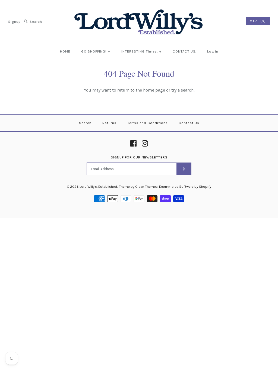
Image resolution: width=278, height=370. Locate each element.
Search (85, 123)
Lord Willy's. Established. (99, 186)
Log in (212, 51)
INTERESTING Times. (141, 51)
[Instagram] (145, 143)
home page (154, 90)
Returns (109, 123)
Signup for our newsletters (139, 157)
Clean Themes (146, 186)
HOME (65, 51)
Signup (14, 22)
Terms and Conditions (147, 123)
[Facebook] (133, 143)
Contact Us (189, 123)
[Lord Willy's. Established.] (139, 8)
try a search (182, 90)
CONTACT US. (184, 51)
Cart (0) (258, 21)
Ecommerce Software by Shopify (185, 186)
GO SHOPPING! (95, 51)
